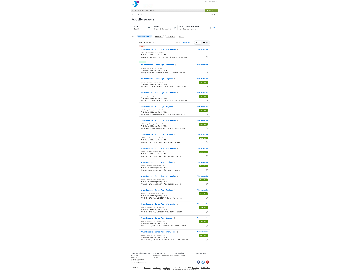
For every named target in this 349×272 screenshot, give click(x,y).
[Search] (214, 28)
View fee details (202, 49)
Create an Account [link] (213, 1)
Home (134, 15)
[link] (158, 49)
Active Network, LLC (168, 269)
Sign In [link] (205, 1)
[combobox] (186, 42)
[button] (149, 28)
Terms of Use (195, 268)
